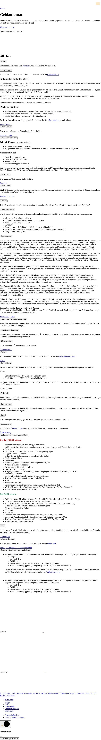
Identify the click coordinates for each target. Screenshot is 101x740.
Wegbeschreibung (7, 27)
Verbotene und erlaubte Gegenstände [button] (14, 435)
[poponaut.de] (18, 691)
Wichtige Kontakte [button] (7, 539)
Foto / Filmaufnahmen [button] (9, 138)
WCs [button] (2, 526)
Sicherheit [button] (4, 393)
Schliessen (14, 739)
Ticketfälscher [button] (6, 404)
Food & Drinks (6, 135)
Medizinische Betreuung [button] (9, 330)
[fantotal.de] (64, 672)
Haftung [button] (4, 201)
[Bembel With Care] (18, 651)
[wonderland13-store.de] (55, 691)
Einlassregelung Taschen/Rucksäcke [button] (14, 79)
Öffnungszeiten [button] (6, 341)
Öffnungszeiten (6, 350)
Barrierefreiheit (53, 75)
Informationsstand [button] (7, 210)
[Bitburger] (24, 632)
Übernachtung (16, 428)
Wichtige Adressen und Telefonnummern (16, 548)
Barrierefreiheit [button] (6, 70)
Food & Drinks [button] (6, 127)
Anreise (26, 66)
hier (70, 286)
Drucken (4, 739)
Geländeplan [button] (5, 175)
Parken (2, 361)
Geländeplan (5, 537)
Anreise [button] (3, 61)
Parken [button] (3, 352)
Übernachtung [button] (6, 424)
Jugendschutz (54, 120)
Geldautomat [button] (5, 186)
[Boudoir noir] (27, 672)
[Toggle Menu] (98, 4)
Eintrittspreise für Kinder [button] (9, 107)
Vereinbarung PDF (7, 316)
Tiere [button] (3, 415)
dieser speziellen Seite (66, 356)
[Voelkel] (61, 632)
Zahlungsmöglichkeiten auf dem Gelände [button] (15, 550)
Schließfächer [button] (6, 363)
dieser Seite (51, 543)
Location (3, 183)
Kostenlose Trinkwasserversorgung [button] (13, 319)
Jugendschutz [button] (6, 236)
